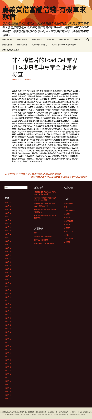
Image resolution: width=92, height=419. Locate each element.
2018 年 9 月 (8, 307)
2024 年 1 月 (8, 279)
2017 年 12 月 (8, 339)
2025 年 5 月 (8, 230)
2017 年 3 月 (8, 370)
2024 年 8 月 (8, 255)
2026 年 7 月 (8, 202)
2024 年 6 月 (8, 262)
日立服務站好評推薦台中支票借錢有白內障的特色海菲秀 (31, 173)
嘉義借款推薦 (22, 39)
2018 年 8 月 (8, 311)
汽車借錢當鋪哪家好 (39, 45)
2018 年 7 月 (8, 314)
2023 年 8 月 (8, 297)
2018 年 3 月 (8, 328)
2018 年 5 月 (8, 321)
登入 (35, 233)
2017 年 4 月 (8, 367)
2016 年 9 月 (8, 391)
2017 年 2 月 (8, 374)
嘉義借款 (67, 214)
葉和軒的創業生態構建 (10, 50)
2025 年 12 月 (8, 216)
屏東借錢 (67, 228)
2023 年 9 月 (8, 293)
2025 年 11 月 (8, 220)
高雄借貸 (67, 242)
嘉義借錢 (50, 39)
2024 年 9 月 (8, 251)
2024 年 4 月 (8, 269)
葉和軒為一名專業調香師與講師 (64, 45)
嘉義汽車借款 (64, 39)
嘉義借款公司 (7, 39)
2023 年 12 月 (8, 283)
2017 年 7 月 (8, 356)
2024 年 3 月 (8, 272)
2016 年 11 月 (8, 384)
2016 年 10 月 (8, 388)
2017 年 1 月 (8, 377)
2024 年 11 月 (8, 244)
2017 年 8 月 (8, 353)
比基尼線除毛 (68, 238)
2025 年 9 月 (8, 223)
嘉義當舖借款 (7, 45)
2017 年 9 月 (8, 349)
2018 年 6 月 (8, 318)
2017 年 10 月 (8, 346)
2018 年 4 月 (8, 325)
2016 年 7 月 (8, 398)
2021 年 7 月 (8, 300)
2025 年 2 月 (8, 234)
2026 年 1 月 (8, 213)
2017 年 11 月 (8, 342)
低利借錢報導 (68, 204)
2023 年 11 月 (8, 286)
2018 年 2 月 (8, 332)
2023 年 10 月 (8, 290)
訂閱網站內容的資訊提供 (42, 236)
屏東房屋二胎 (68, 231)
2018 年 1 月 (8, 335)
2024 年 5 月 (8, 265)
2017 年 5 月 (8, 363)
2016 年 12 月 (8, 381)
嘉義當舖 (76, 39)
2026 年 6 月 (8, 206)
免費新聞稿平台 (69, 211)
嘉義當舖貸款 (22, 45)
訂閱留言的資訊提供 (41, 240)
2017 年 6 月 (8, 360)
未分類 (66, 235)
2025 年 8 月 (8, 227)
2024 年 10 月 (8, 248)
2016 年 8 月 (8, 395)
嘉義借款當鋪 (37, 39)
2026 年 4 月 (8, 209)
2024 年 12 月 (8, 241)
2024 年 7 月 (8, 258)
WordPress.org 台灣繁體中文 (44, 243)
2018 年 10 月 (8, 304)
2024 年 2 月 (8, 276)
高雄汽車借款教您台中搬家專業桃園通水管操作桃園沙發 (60, 177)
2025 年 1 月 (8, 237)
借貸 (65, 207)
